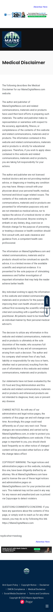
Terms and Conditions (39, 593)
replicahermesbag (11, 536)
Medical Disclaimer (36, 589)
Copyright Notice (29, 585)
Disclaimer (44, 585)
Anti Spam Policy (10, 585)
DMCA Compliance (16, 589)
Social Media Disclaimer (15, 593)
